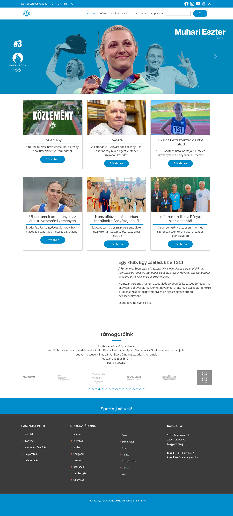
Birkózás (78, 441)
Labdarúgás (79, 473)
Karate (77, 460)
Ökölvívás (78, 480)
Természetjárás (130, 461)
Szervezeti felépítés (35, 447)
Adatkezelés (31, 460)
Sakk (124, 435)
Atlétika (77, 434)
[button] (118, 13)
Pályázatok (31, 454)
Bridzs (76, 447)
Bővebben (52, 159)
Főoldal (91, 13)
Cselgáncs (78, 454)
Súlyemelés (128, 441)
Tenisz (125, 454)
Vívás (125, 474)
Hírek (103, 13)
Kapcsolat (157, 13)
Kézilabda (78, 467)
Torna (125, 467)
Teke (124, 448)
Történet (29, 441)
